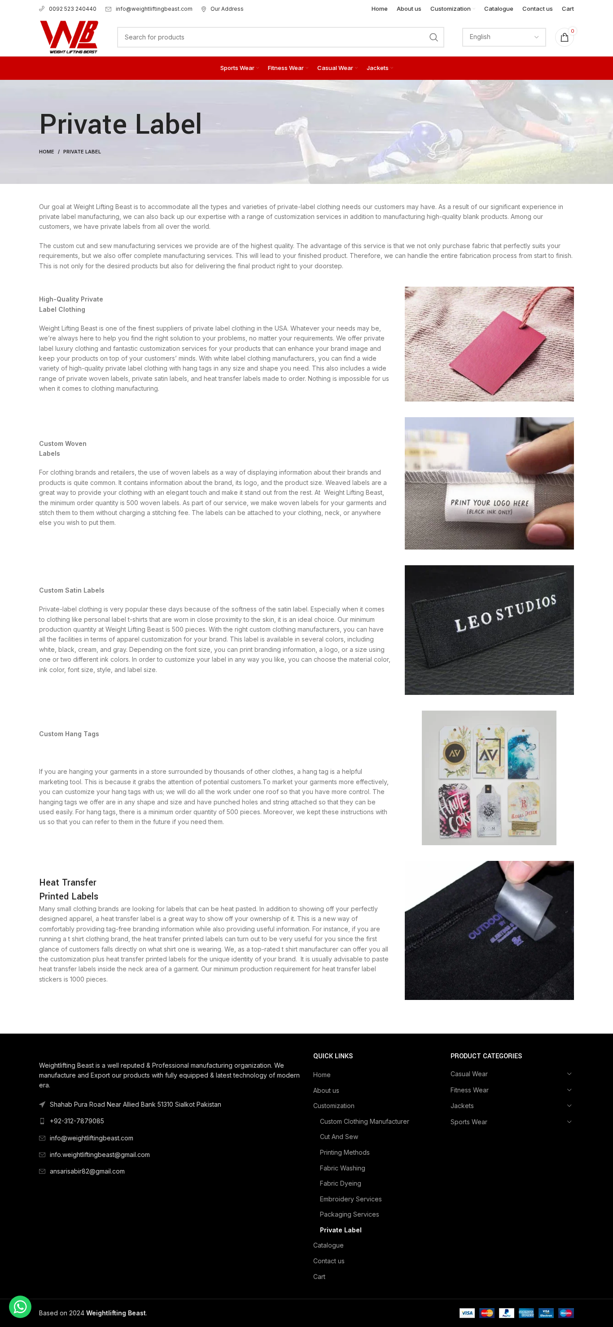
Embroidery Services (351, 1199)
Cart (319, 1276)
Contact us (329, 1261)
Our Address (227, 8)
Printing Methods (345, 1152)
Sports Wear (469, 1122)
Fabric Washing (342, 1168)
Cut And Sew (339, 1136)
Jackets (462, 1105)
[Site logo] (69, 36)
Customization (334, 1105)
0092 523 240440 (72, 8)
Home (46, 151)
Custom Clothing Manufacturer (364, 1121)
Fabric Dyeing (340, 1183)
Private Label (341, 1230)
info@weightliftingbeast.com (154, 8)
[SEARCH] (434, 37)
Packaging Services (349, 1214)
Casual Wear (469, 1074)
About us (326, 1090)
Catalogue (328, 1245)
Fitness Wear (470, 1090)
